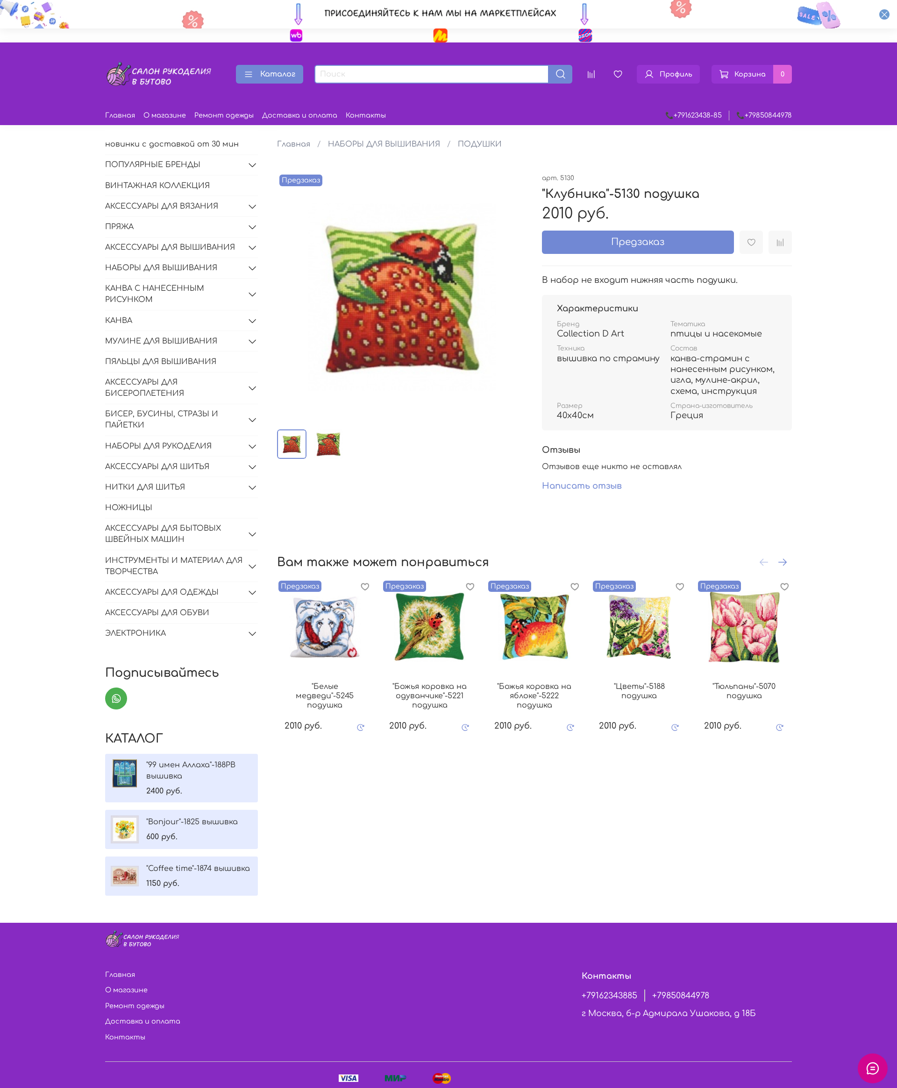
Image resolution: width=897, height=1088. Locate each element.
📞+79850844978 (764, 115)
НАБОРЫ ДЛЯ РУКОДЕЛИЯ (158, 446)
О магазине (164, 115)
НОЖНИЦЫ (128, 508)
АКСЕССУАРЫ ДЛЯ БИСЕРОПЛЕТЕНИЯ (144, 388)
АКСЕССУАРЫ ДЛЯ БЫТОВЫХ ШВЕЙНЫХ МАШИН (163, 534)
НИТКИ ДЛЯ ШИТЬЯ (145, 487)
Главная (120, 115)
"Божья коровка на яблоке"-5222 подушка (534, 695)
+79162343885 (609, 995)
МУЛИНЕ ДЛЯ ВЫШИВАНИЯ (161, 341)
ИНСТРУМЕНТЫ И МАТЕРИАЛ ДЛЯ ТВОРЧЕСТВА (173, 566)
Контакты (366, 115)
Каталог (277, 74)
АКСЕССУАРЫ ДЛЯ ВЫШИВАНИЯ (170, 247)
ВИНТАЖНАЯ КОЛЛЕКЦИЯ (157, 186)
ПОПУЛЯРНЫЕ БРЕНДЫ (152, 165)
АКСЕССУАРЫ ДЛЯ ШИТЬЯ (157, 467)
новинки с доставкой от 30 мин (172, 144)
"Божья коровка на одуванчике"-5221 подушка (429, 695)
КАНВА (118, 320)
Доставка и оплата (299, 115)
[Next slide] (512, 297)
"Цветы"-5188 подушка (638, 691)
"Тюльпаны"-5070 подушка (744, 691)
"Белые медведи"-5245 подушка (325, 695)
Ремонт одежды (224, 115)
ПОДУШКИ (480, 144)
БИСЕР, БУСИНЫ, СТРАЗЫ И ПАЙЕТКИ (161, 419)
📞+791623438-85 (693, 115)
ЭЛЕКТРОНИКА (135, 633)
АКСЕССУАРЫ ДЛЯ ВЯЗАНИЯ (161, 206)
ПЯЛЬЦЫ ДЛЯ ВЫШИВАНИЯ (160, 362)
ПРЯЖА (119, 227)
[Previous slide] (292, 297)
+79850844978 (680, 995)
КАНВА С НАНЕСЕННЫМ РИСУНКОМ (154, 294)
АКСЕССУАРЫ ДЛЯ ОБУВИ (157, 613)
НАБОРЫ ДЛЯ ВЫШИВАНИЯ (384, 144)
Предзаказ (637, 242)
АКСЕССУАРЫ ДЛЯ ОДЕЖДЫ (162, 592)
